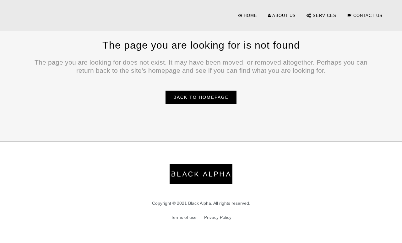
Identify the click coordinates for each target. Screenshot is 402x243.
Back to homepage (201, 97)
